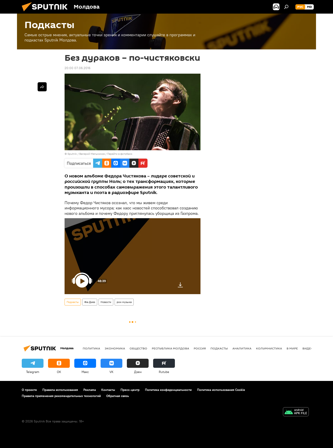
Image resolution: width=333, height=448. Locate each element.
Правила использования (60, 390)
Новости (106, 302)
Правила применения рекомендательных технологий (61, 396)
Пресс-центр (130, 390)
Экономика (115, 348)
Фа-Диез (89, 302)
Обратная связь (117, 396)
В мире (292, 348)
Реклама (89, 390)
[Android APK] (295, 412)
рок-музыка (124, 302)
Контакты (108, 390)
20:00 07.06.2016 (77, 68)
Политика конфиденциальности (168, 390)
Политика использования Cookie (221, 390)
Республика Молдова (170, 348)
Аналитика (241, 348)
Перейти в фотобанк (119, 153)
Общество (138, 348)
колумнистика (269, 348)
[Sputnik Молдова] (46, 12)
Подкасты (73, 302)
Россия (200, 348)
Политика (91, 348)
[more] (42, 86)
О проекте (29, 390)
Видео (307, 348)
